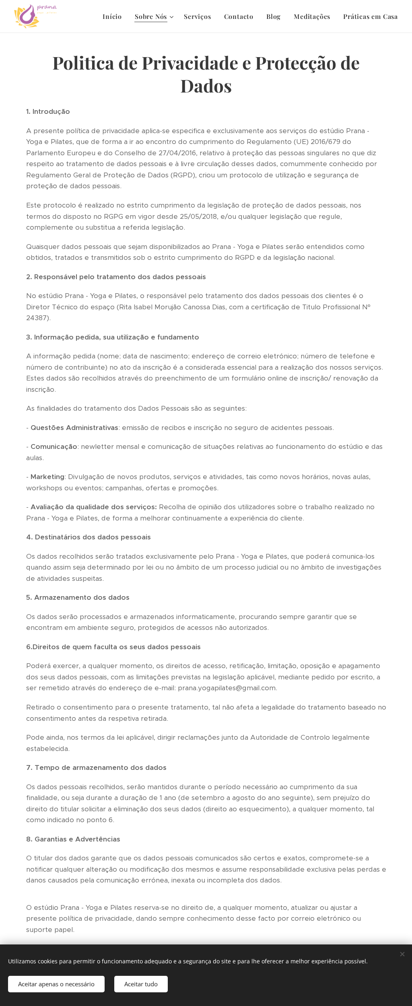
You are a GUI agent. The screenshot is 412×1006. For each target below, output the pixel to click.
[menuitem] (114, 16)
